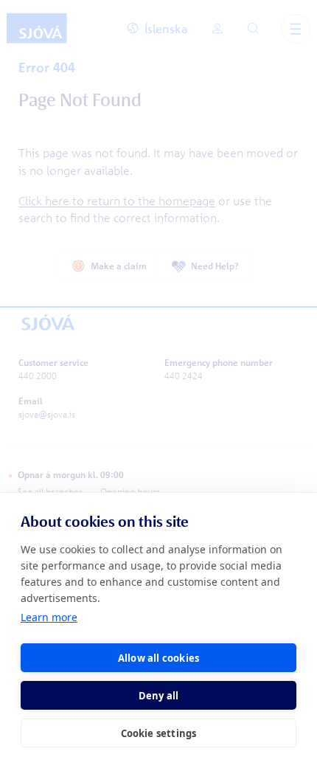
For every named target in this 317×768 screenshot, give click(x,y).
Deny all (159, 695)
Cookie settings (159, 733)
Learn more (49, 617)
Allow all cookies (158, 658)
